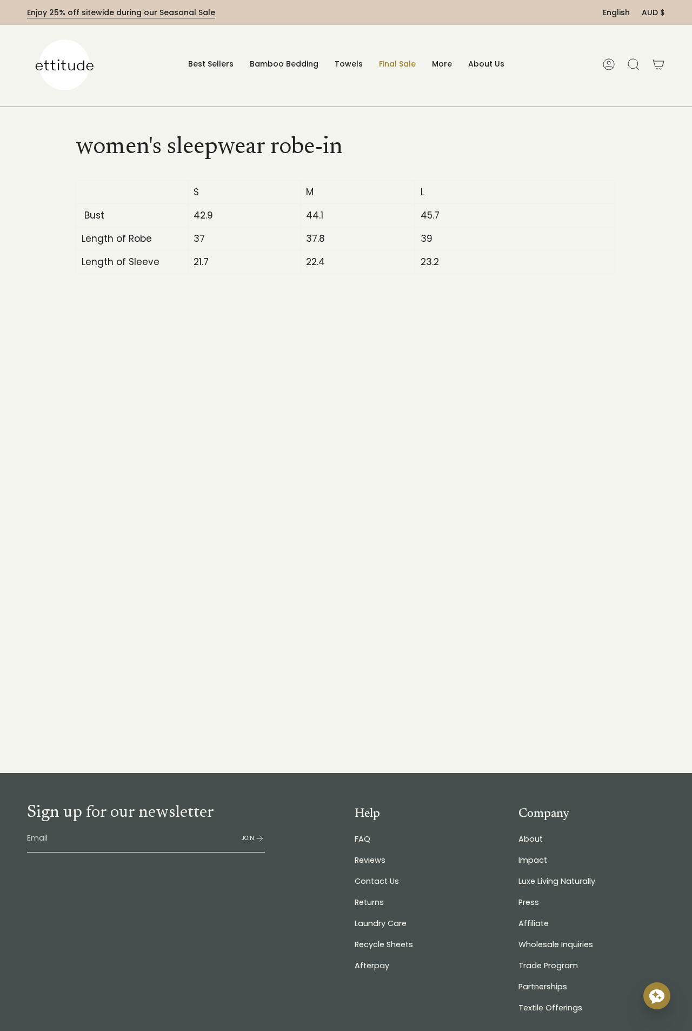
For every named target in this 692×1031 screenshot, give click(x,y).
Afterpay (372, 965)
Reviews (370, 860)
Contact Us (377, 881)
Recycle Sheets (384, 944)
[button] (284, 64)
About (530, 839)
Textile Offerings (550, 1007)
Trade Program (548, 965)
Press (528, 902)
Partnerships (542, 986)
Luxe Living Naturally (556, 881)
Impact (532, 860)
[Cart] (658, 64)
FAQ (362, 839)
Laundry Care (381, 923)
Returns (369, 902)
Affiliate (533, 923)
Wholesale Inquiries (555, 944)
